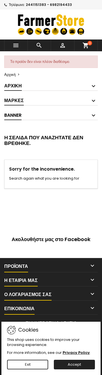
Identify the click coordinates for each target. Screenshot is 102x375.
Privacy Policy (76, 352)
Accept (74, 364)
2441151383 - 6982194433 (49, 4)
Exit (28, 364)
